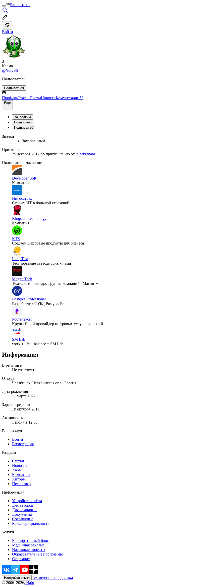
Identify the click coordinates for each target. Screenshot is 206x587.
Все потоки (20, 5)
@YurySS (10, 70)
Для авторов (22, 505)
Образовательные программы (37, 554)
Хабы (17, 470)
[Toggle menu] (4, 6)
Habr (29, 582)
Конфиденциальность (30, 523)
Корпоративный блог (30, 540)
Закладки (22, 117)
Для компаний (24, 510)
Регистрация (23, 444)
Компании (21, 474)
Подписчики (23, 122)
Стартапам (21, 559)
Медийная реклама (28, 545)
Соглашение (22, 519)
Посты (35, 98)
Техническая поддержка (52, 577)
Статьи (24, 98)
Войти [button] (7, 31)
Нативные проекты (28, 549)
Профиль (10, 98)
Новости (48, 98)
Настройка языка (17, 578)
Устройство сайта (27, 501)
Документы (22, 514)
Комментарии (69, 98)
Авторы (19, 479)
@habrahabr (85, 154)
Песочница (21, 483)
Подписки (23, 127)
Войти (17, 439)
